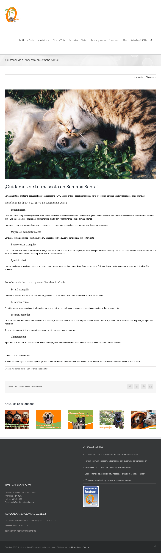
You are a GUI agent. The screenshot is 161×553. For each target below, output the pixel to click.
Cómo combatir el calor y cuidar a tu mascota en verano (108, 480)
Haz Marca (72, 547)
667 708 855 (17, 499)
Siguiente (150, 77)
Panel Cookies (83, 547)
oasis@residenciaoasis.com (22, 502)
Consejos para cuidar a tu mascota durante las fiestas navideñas (111, 454)
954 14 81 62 (16, 495)
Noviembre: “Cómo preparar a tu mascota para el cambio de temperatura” (116, 461)
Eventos (8, 369)
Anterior (139, 77)
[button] (151, 40)
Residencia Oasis (18, 369)
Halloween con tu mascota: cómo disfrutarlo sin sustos (108, 467)
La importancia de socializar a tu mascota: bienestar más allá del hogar (114, 473)
